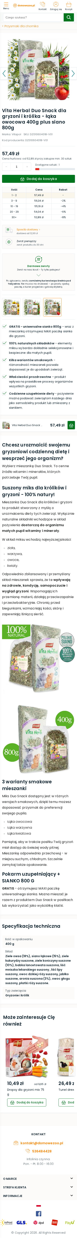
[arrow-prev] (5, 1071)
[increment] (6, 167)
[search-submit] (69, 17)
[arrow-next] (72, 1071)
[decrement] (27, 167)
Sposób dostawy (27, 229)
